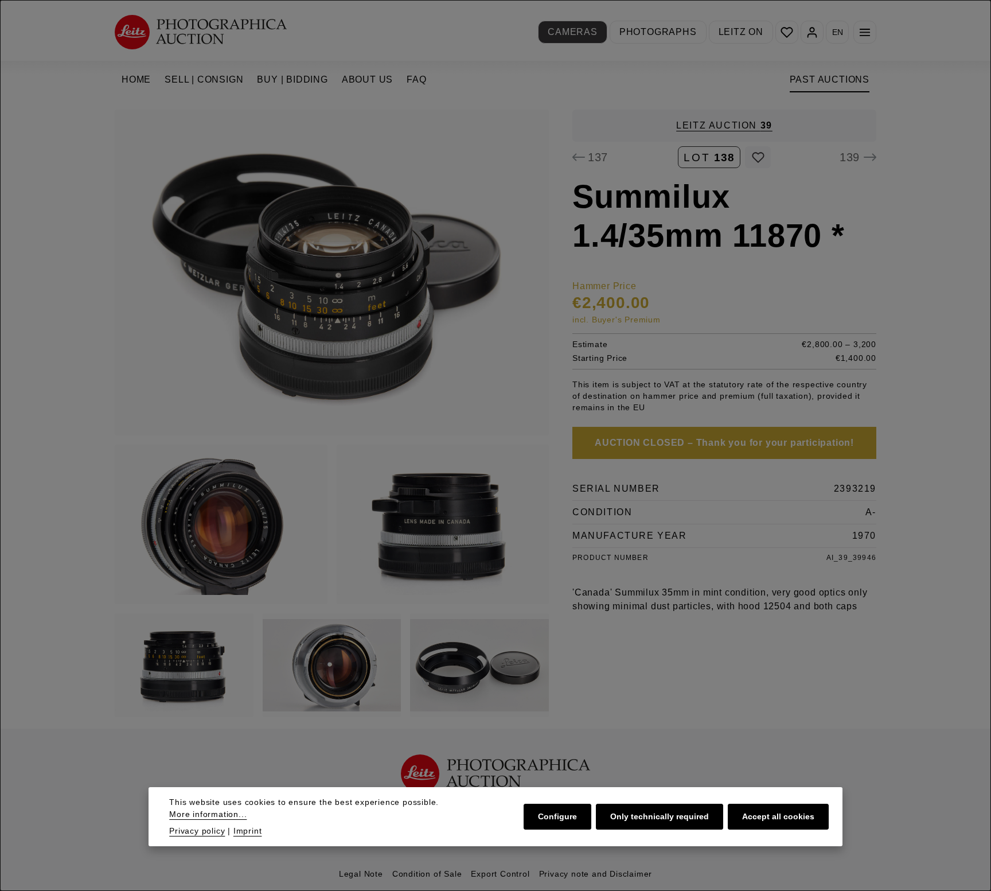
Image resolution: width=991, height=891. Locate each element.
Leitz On (741, 32)
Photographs (658, 32)
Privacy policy (197, 830)
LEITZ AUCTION (724, 125)
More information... (208, 814)
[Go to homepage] (201, 32)
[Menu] (864, 32)
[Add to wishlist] (758, 157)
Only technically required (659, 816)
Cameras (573, 32)
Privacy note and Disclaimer (596, 873)
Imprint (247, 830)
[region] (332, 413)
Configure (557, 816)
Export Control (500, 873)
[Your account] (812, 32)
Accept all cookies (778, 816)
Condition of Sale (427, 873)
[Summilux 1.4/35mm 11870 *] (332, 272)
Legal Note (361, 873)
